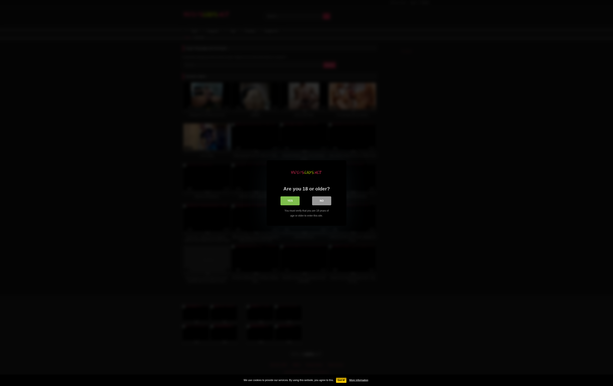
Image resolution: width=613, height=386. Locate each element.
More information (358, 380)
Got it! (341, 380)
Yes (290, 200)
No (322, 200)
